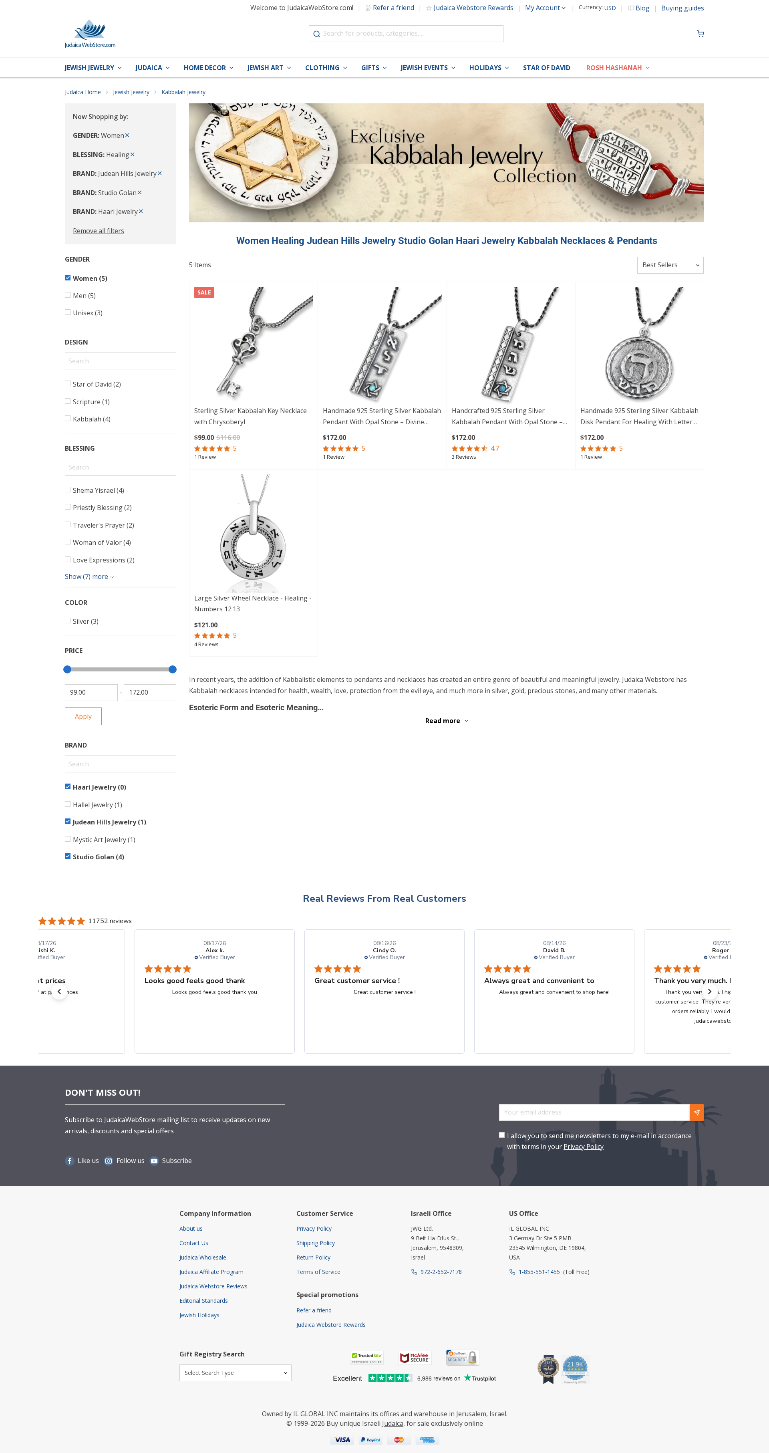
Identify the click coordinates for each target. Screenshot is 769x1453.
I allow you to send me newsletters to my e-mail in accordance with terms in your (599, 1141)
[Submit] (317, 34)
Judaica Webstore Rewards (473, 7)
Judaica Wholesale (202, 1257)
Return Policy (313, 1257)
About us (191, 1228)
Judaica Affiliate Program (211, 1272)
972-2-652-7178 (441, 1272)
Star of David (546, 67)
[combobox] (406, 33)
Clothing (322, 67)
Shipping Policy (315, 1243)
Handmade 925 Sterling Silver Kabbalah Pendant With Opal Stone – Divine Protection (382, 416)
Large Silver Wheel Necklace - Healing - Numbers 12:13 (253, 603)
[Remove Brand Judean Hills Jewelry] (160, 173)
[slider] (67, 669)
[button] (59, 991)
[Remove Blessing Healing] (132, 154)
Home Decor (205, 67)
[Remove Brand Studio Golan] (140, 192)
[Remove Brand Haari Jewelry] (141, 211)
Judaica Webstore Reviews (213, 1286)
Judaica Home (83, 92)
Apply (83, 716)
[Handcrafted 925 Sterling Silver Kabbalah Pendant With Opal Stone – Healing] (511, 346)
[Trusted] (367, 1358)
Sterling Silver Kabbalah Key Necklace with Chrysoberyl (250, 416)
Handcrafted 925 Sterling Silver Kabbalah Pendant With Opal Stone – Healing (507, 416)
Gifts (370, 67)
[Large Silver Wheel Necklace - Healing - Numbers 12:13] (253, 533)
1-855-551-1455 (539, 1272)
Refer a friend (393, 7)
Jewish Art (266, 67)
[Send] (697, 1112)
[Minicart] (700, 33)
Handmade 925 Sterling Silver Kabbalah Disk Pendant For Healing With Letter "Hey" (639, 416)
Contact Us (193, 1243)
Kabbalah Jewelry (183, 92)
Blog (643, 8)
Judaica (149, 67)
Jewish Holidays (199, 1315)
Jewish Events (424, 67)
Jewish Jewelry (89, 67)
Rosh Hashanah (614, 67)
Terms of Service (318, 1272)
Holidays (485, 67)
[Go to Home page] (90, 33)
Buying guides (682, 8)
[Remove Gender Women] (127, 135)
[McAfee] (415, 1358)
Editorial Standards (203, 1300)
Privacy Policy (584, 1146)
